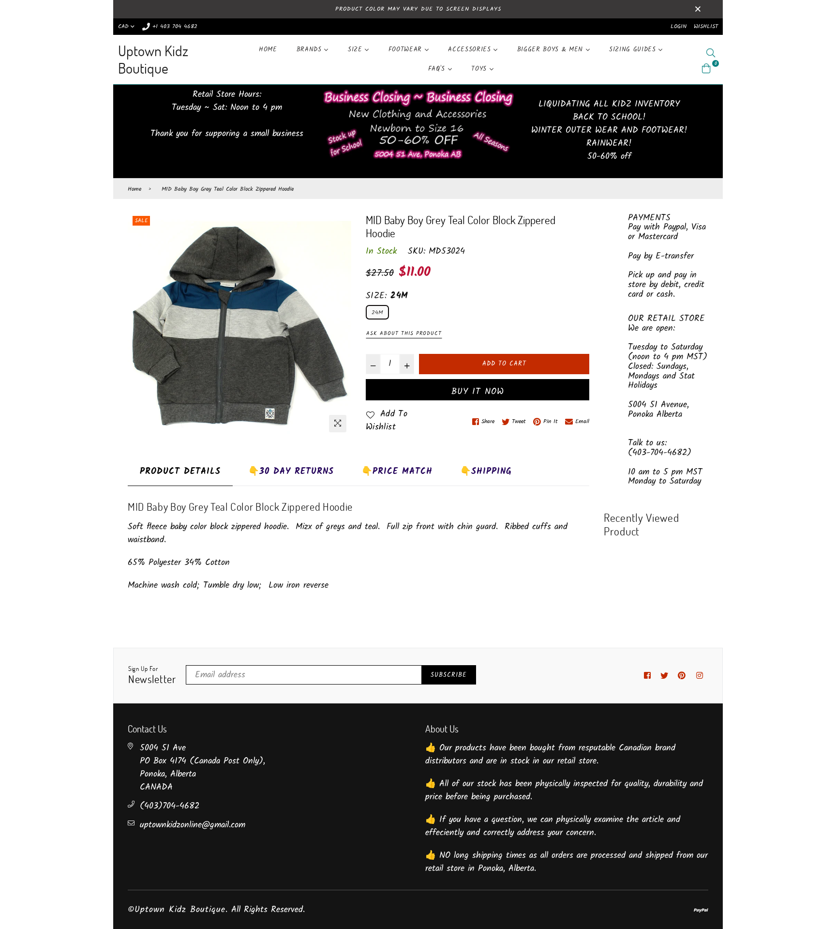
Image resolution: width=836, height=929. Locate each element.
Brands (311, 50)
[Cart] (706, 68)
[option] (239, 325)
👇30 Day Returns (291, 472)
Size (356, 50)
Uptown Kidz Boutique (153, 59)
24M (377, 312)
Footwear (406, 50)
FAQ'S (438, 69)
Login (679, 26)
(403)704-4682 (169, 806)
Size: (387, 296)
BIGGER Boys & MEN (551, 50)
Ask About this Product (404, 333)
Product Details (180, 472)
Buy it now (477, 392)
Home (268, 50)
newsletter (152, 675)
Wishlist (706, 26)
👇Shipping (486, 472)
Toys (480, 69)
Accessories (470, 50)
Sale (141, 220)
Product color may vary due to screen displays (418, 9)
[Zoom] (337, 423)
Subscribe (449, 675)
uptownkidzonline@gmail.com (192, 825)
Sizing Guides (633, 50)
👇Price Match (397, 472)
